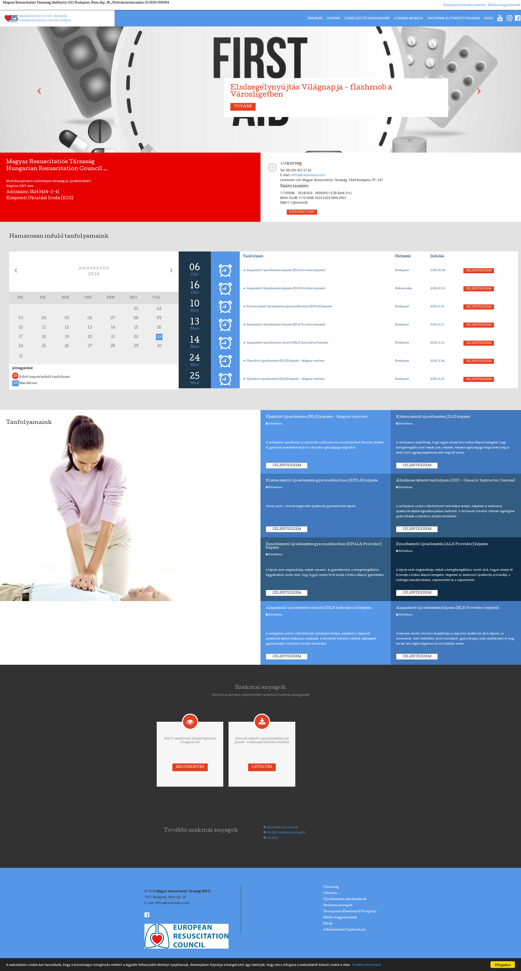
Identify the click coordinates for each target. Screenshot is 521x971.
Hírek (488, 18)
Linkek (272, 838)
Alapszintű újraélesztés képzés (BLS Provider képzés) (285, 270)
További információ (366, 965)
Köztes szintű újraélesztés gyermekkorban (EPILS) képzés (289, 306)
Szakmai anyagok (408, 18)
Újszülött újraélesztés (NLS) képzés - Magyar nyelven (285, 361)
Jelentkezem (478, 270)
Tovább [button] (243, 106)
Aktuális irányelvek (282, 827)
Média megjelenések (340, 917)
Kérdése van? (302, 212)
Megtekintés (190, 767)
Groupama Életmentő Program (453, 18)
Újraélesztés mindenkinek (367, 18)
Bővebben (275, 424)
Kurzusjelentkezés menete (464, 5)
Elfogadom (503, 964)
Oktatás (333, 18)
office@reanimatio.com (308, 175)
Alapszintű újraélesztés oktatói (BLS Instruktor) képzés (287, 343)
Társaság (315, 18)
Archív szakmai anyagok (285, 832)
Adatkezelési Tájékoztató (344, 930)
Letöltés (262, 767)
